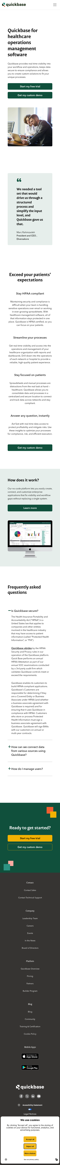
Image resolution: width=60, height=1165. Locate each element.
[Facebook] (21, 1096)
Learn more (30, 508)
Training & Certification (30, 1026)
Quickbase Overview (30, 968)
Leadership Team (30, 918)
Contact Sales (30, 890)
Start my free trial (30, 86)
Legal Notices (30, 1114)
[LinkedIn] (33, 1096)
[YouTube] (39, 1096)
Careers (30, 926)
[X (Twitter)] (27, 1096)
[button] (30, 672)
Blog (30, 1011)
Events (30, 933)
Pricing (30, 976)
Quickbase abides (21, 648)
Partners (30, 983)
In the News (30, 940)
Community (30, 1019)
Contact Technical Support (30, 897)
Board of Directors (30, 948)
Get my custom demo (30, 95)
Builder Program (30, 991)
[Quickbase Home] (30, 1087)
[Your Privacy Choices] (30, 1109)
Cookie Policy (30, 1034)
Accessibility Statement (32, 1105)
